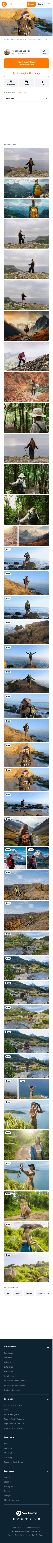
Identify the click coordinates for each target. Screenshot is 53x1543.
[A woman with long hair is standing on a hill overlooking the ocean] (26, 161)
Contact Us (8, 1512)
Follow (44, 54)
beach (17, 1357)
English (7, 1541)
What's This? (21, 93)
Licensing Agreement (13, 1469)
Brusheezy (8, 1417)
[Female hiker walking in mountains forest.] (10, 535)
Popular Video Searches (14, 1492)
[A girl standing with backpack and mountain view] (15, 878)
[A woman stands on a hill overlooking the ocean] (26, 294)
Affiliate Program (11, 1478)
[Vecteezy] (4, 4)
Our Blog (8, 1521)
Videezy (7, 1426)
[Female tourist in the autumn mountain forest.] (26, 386)
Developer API (10, 1440)
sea (7, 1357)
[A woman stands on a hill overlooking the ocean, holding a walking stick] (26, 232)
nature (29, 1357)
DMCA (6, 1473)
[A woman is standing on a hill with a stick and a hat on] (26, 263)
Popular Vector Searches (14, 1483)
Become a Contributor (13, 1526)
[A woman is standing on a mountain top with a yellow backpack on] (26, 187)
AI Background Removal (14, 1449)
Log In (40, 4)
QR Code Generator (12, 1454)
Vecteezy (8, 1421)
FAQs (6, 1507)
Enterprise (8, 1431)
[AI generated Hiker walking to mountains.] (26, 325)
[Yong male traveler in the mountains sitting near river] (26, 986)
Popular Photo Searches (14, 1487)
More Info (10, 98)
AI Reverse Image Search (15, 1444)
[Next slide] (43, 1357)
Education (8, 1435)
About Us (8, 1517)
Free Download (26, 63)
